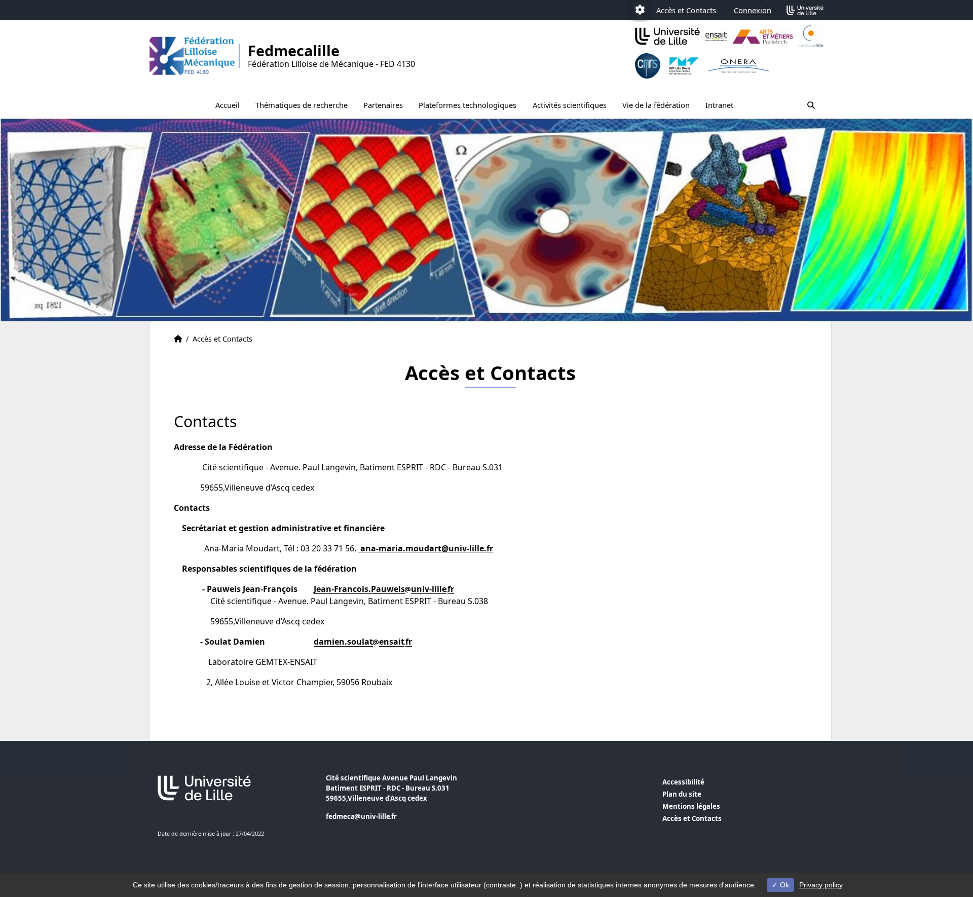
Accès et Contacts (686, 10)
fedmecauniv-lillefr (361, 816)
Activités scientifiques (570, 105)
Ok (783, 885)
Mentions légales (691, 806)
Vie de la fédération (656, 105)
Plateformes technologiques (467, 105)
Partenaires (383, 105)
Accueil (227, 105)
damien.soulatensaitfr (363, 641)
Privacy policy (821, 885)
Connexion (752, 10)
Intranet (719, 105)
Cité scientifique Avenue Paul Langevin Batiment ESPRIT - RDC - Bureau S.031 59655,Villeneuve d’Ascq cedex (391, 788)
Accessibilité (683, 782)
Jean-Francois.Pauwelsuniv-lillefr (384, 588)
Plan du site (681, 794)
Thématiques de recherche (301, 105)
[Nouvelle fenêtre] (716, 36)
